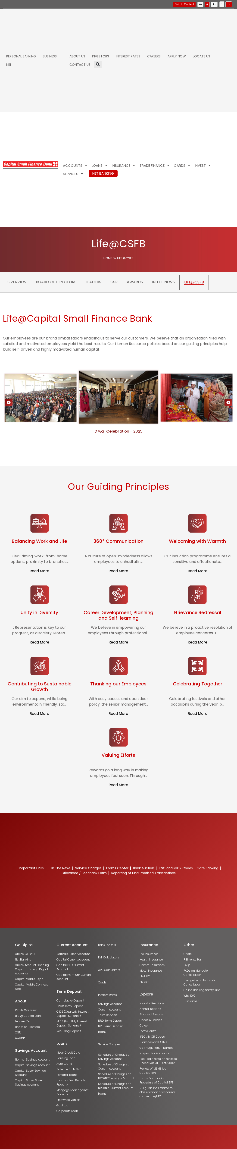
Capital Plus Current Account (70, 967)
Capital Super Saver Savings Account (29, 1082)
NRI (8, 64)
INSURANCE (121, 165)
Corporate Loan (67, 1111)
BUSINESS (50, 56)
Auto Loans (64, 1064)
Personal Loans (67, 1075)
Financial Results (151, 1014)
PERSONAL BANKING (21, 56)
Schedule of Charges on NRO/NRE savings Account (116, 1076)
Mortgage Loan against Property (72, 1092)
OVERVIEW (17, 282)
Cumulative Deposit (70, 1000)
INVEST (200, 165)
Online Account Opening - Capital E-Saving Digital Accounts (33, 969)
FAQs (187, 965)
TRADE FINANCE (152, 165)
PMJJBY (145, 976)
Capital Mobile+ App (29, 979)
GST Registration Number (157, 1048)
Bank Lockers (107, 945)
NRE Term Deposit (110, 1026)
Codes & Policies (151, 1020)
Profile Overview (26, 1010)
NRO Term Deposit (110, 1021)
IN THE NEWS (163, 282)
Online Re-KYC (25, 954)
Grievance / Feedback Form (84, 873)
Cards (102, 982)
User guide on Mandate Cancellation (199, 982)
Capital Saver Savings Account (30, 1073)
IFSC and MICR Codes (176, 868)
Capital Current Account (73, 959)
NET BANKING (103, 173)
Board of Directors (27, 1027)
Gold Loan (63, 1105)
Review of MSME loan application (154, 1071)
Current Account (109, 1009)
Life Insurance (149, 954)
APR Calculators (109, 970)
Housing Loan (65, 1058)
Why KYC (190, 996)
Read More (39, 571)
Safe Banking (207, 868)
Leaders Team (24, 1021)
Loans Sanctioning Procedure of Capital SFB (157, 1080)
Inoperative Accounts (154, 1053)
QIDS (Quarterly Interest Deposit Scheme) (72, 1014)
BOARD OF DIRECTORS (56, 282)
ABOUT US (77, 56)
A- (200, 4)
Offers (188, 954)
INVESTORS (100, 56)
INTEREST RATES (128, 56)
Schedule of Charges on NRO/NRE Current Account (115, 1086)
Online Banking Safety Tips (202, 990)
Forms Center (117, 868)
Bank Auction (143, 868)
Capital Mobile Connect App (31, 987)
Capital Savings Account (32, 1065)
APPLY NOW (177, 56)
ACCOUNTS (72, 165)
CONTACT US (79, 64)
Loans (102, 1032)
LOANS (97, 165)
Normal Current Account (73, 954)
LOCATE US (201, 56)
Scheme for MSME (68, 1069)
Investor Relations (152, 1003)
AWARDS (135, 282)
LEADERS (93, 282)
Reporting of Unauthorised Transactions (143, 873)
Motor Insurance (151, 971)
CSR (114, 282)
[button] (228, 402)
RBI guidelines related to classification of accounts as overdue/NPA (157, 1092)
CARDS (179, 165)
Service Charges (88, 868)
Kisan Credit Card (68, 1053)
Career (144, 1025)
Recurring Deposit (68, 1031)
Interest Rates (107, 995)
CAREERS (154, 56)
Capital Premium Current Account (73, 977)
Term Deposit (107, 1015)
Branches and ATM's (153, 1042)
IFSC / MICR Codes (152, 1037)
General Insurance (152, 965)
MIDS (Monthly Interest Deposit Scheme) (71, 1023)
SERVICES (70, 173)
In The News (61, 868)
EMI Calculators (108, 957)
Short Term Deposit (69, 1006)
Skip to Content (184, 4)
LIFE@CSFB (194, 282)
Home (107, 258)
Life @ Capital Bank (28, 1016)
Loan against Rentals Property (71, 1082)
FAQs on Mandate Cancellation (196, 973)
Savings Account (110, 1004)
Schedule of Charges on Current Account (114, 1066)
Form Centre (148, 1031)
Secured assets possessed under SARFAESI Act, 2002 (158, 1061)
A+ (214, 4)
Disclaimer (191, 1001)
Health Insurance (151, 959)
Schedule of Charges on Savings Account (114, 1057)
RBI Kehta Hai (193, 959)
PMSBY (144, 982)
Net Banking (23, 959)
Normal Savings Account (32, 1059)
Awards (20, 1038)
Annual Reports (150, 1009)
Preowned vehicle (68, 1100)
